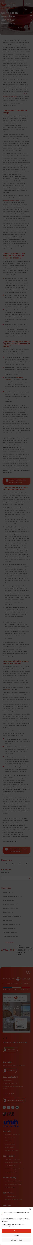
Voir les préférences (16, 1240)
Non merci (16, 1235)
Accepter (16, 1231)
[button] (30, 1209)
